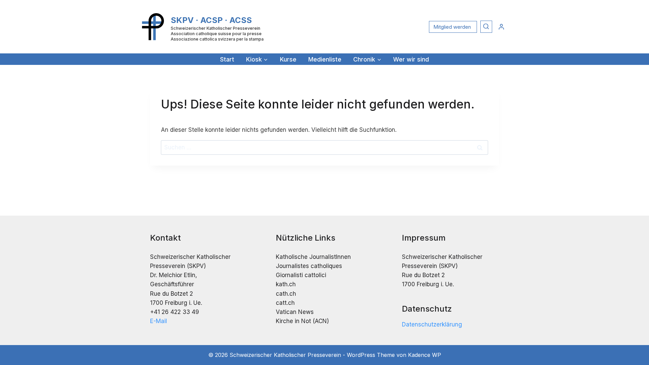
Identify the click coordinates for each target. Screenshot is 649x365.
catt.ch (285, 302)
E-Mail (158, 321)
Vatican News (295, 312)
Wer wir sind (411, 59)
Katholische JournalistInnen (313, 256)
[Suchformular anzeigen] (486, 26)
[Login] (501, 26)
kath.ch (286, 284)
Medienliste (324, 59)
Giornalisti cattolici (301, 275)
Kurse (288, 59)
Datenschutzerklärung (432, 324)
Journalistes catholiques (309, 266)
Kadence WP (424, 354)
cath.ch (286, 293)
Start (227, 59)
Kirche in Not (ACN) (302, 321)
